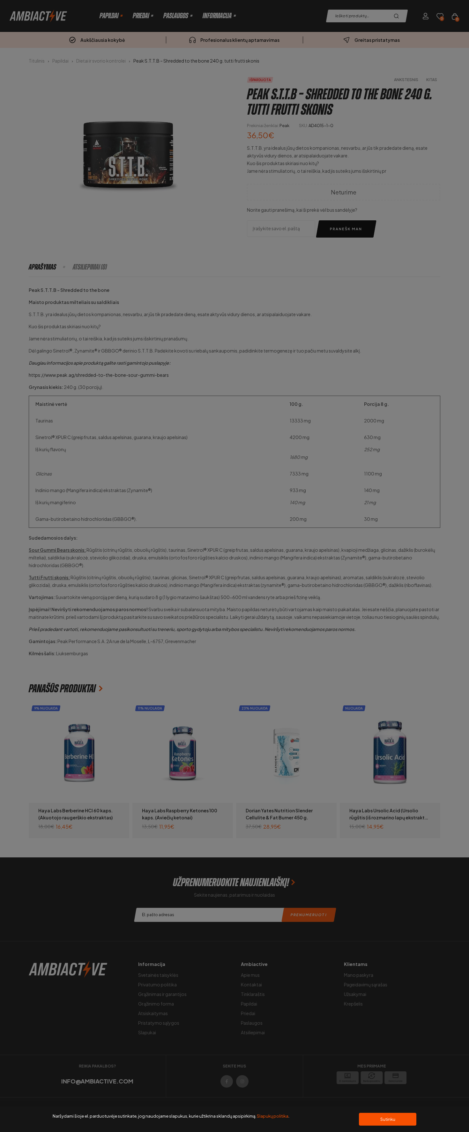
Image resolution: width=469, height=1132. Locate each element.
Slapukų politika (272, 1116)
